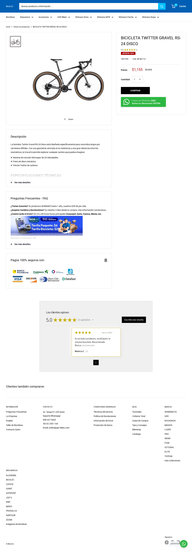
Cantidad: (125, 79)
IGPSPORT (11, 493)
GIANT (9, 488)
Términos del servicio (103, 412)
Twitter (124, 59)
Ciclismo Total (138, 416)
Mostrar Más (88, 345)
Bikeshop (136, 429)
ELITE (167, 452)
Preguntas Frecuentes (16, 412)
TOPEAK (168, 456)
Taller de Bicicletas (14, 425)
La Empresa (11, 416)
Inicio (8, 27)
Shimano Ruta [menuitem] (81, 17)
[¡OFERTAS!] (184, 544)
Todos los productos (21, 27)
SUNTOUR (10, 515)
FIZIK (167, 443)
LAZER (168, 429)
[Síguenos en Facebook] (167, 542)
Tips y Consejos (139, 425)
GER (167, 416)
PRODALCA (11, 511)
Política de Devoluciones (105, 416)
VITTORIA (169, 447)
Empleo (9, 420)
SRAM (167, 438)
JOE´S (9, 497)
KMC (8, 502)
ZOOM (9, 520)
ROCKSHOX (170, 420)
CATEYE (9, 484)
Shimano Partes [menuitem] (126, 17)
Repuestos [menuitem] (25, 17)
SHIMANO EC (171, 412)
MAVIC (9, 506)
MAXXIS (168, 425)
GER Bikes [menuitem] (62, 17)
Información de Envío (103, 420)
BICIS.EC (10, 480)
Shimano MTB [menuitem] (103, 17)
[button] (93, 320)
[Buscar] (162, 6)
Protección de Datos (103, 425)
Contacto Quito (13, 429)
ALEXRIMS (11, 475)
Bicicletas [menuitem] (10, 17)
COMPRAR (135, 90)
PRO (167, 434)
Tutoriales (136, 412)
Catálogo (136, 434)
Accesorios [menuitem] (44, 17)
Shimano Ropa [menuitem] (149, 17)
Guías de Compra (140, 420)
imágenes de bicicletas (16, 524)
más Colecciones (172, 460)
